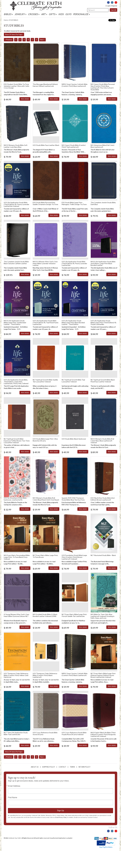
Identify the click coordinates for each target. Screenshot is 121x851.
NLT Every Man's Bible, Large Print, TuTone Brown (45, 556)
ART (43, 14)
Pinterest (116, 2)
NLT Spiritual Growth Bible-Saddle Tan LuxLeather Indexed (45, 381)
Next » (42, 40)
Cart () (113, 10)
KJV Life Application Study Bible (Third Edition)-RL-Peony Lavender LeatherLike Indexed (16, 204)
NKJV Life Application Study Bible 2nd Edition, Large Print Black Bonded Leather (103, 263)
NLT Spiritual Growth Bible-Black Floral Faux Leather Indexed (103, 381)
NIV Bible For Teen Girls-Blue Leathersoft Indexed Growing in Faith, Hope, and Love (102, 616)
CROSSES (33, 14)
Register (114, 6)
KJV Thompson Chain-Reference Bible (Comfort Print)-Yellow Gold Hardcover (16, 675)
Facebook (108, 2)
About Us (35, 767)
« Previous (8, 40)
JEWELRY (20, 14)
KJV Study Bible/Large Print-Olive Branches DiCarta (45, 440)
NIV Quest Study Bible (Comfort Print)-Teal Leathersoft (74, 146)
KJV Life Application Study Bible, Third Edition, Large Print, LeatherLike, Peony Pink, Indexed (16, 381)
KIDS (61, 14)
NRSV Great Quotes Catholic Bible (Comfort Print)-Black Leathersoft (74, 674)
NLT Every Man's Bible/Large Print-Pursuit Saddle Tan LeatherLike (74, 615)
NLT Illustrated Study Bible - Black (103, 555)
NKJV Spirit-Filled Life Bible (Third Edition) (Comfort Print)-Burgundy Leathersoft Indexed (103, 734)
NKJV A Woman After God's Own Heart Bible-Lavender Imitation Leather (45, 263)
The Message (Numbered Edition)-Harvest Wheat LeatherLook (45, 85)
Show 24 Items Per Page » (14, 34)
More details (25, 99)
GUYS (68, 14)
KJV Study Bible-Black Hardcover (74, 439)
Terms (72, 767)
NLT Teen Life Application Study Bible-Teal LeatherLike (16, 733)
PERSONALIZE (81, 14)
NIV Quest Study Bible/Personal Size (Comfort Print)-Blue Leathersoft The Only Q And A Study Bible (103, 87)
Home (6, 20)
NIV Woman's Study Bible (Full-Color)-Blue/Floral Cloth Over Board (46, 499)
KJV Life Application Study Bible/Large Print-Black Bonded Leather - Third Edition (73, 322)
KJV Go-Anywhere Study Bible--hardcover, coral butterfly (16, 499)
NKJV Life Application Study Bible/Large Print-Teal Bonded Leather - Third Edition (15, 322)
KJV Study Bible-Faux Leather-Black (46, 145)
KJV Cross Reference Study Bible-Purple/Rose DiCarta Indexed (74, 733)
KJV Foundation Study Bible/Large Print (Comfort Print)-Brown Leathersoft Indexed (74, 557)
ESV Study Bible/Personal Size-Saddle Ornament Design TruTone (45, 203)
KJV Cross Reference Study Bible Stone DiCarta (45, 733)
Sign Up (60, 811)
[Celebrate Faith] (36, 10)
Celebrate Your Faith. (14, 838)
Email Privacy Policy (61, 817)
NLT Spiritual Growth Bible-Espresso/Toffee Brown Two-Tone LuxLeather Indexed (17, 440)
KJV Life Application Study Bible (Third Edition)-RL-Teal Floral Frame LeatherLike (45, 322)
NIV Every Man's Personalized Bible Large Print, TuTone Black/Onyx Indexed (17, 557)
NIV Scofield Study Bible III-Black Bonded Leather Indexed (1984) (45, 615)
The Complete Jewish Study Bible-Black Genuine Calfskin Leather (16, 262)
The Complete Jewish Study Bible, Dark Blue (103, 203)
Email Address (14, 786)
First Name (12, 797)
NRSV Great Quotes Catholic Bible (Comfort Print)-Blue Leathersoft (74, 85)
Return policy (84, 767)
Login (108, 6)
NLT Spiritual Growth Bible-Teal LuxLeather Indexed (73, 381)
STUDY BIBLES (13, 20)
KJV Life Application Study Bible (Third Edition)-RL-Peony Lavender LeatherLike (74, 263)
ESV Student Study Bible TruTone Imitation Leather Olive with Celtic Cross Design (16, 86)
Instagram (112, 2)
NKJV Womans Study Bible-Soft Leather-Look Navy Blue (15, 146)
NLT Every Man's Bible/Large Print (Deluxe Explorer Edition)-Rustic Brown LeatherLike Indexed (103, 675)
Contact (62, 767)
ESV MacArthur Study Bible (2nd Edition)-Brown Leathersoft (103, 499)
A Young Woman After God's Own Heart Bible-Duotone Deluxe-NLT (16, 615)
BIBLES (7, 14)
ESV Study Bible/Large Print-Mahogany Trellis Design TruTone (74, 203)
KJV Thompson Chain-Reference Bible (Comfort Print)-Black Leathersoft (45, 675)
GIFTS (52, 14)
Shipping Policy (48, 767)
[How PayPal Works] (106, 845)
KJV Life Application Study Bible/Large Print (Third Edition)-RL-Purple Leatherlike (104, 322)
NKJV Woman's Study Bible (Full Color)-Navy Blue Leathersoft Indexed (102, 440)
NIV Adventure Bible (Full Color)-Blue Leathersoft (103, 146)
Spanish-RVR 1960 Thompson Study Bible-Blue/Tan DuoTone (73, 499)
